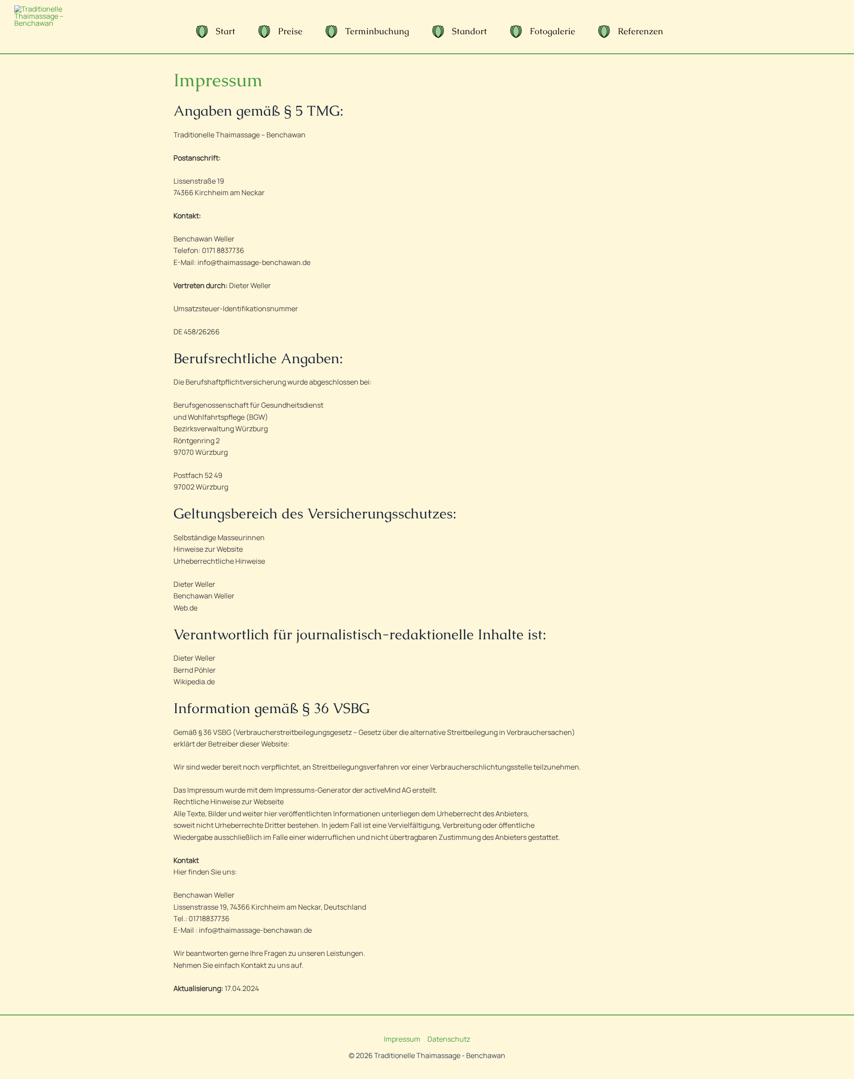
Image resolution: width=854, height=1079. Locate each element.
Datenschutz (448, 1039)
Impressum (402, 1039)
